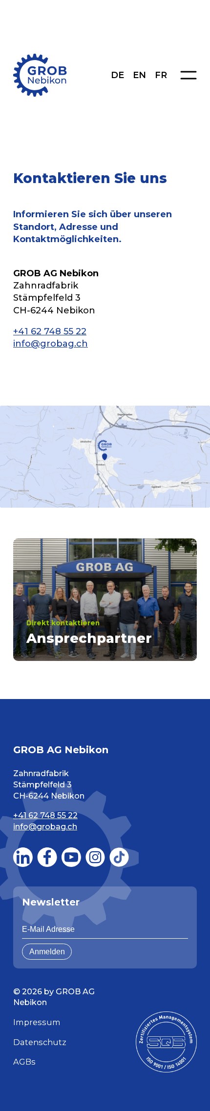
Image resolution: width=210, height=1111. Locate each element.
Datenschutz (39, 1042)
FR (161, 75)
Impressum (37, 1022)
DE (117, 75)
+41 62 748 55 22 (49, 331)
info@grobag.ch (50, 343)
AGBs (24, 1062)
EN (139, 75)
